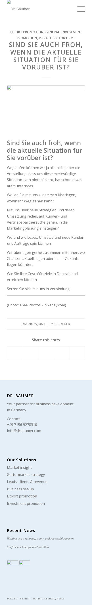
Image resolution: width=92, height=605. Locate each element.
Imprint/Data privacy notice (48, 598)
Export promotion (22, 496)
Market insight (19, 467)
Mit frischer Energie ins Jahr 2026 (28, 547)
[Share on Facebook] (15, 352)
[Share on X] (30, 352)
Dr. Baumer (62, 324)
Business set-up (20, 489)
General (52, 32)
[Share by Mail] (77, 352)
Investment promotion (26, 503)
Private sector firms (57, 38)
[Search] (68, 9)
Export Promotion (27, 32)
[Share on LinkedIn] (61, 352)
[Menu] (79, 9)
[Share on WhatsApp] (46, 352)
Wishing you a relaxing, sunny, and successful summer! (40, 538)
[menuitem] (68, 9)
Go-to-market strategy (26, 474)
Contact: (14, 418)
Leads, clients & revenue (27, 481)
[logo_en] (38, 9)
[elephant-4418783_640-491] (46, 111)
